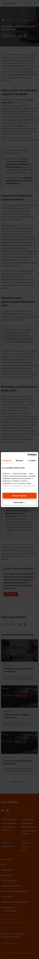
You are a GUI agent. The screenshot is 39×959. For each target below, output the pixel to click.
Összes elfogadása (19, 496)
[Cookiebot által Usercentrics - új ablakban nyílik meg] (28, 455)
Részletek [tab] (19, 460)
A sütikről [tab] (31, 460)
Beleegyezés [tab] (7, 460)
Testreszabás (18, 502)
